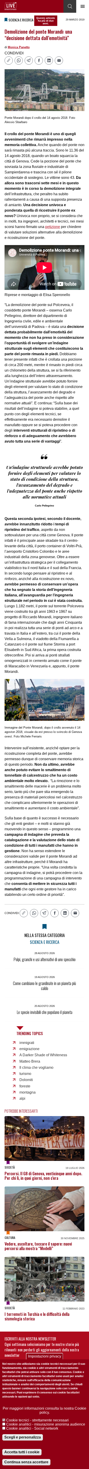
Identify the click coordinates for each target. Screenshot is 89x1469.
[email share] (59, 60)
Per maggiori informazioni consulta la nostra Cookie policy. (44, 1410)
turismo (25, 1074)
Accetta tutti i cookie (21, 1452)
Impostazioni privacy (44, 1356)
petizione (52, 227)
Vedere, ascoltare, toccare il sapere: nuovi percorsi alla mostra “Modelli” (38, 1246)
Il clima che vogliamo (36, 1067)
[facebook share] (39, 60)
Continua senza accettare (26, 1462)
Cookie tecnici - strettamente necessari (37, 1420)
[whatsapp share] (19, 60)
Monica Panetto (19, 47)
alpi (22, 1098)
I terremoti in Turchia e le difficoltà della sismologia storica (37, 1316)
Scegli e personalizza (22, 1437)
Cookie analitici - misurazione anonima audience (45, 1424)
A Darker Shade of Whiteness (43, 1055)
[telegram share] (29, 60)
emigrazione (29, 1049)
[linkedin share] (49, 60)
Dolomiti (26, 1080)
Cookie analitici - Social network (32, 1428)
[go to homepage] (10, 6)
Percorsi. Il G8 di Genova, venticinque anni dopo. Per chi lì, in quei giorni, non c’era (43, 1175)
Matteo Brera (29, 1061)
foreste (24, 1086)
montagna (27, 1092)
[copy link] (9, 60)
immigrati (26, 1043)
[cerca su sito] (69, 6)
